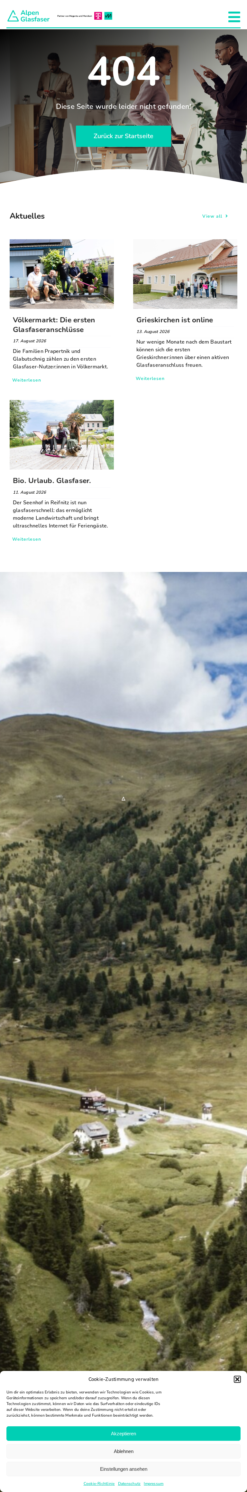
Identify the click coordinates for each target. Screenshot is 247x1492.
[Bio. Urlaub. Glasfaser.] (62, 403)
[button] (237, 1379)
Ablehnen (123, 1451)
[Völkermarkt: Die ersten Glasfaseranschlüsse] (62, 243)
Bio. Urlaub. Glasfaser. (52, 481)
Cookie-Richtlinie (99, 1483)
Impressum (153, 1483)
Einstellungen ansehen (123, 1469)
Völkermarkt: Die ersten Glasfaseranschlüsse (54, 325)
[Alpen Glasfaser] (59, 11)
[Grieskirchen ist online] (185, 243)
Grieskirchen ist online (174, 320)
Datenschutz (129, 1483)
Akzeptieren (123, 1433)
